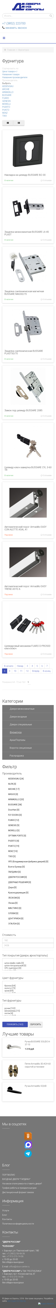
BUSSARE (6, 95)
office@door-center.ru (19, 1266)
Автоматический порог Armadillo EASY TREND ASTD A (25, 587)
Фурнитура (16, 732)
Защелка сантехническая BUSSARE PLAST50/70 (23, 352)
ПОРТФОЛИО (8, 1175)
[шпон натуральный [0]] (28, 965)
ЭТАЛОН (14, 923)
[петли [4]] (28, 1013)
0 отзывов (47, 180)
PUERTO (6, 107)
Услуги (5, 1210)
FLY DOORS (15, 815)
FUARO (5, 98)
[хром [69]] (28, 991)
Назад (20, 666)
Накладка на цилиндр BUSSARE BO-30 (25, 175)
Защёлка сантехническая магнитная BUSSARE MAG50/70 (24, 292)
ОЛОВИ (13, 913)
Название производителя (14, 77)
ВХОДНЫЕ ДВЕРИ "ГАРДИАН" (16, 1179)
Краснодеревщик (18, 892)
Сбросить (35, 1024)
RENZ (5, 113)
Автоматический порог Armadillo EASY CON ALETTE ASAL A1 (25, 528)
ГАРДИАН (14, 872)
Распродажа (17, 755)
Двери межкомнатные (22, 708)
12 (27, 671)
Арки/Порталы (17, 740)
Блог (4, 1215)
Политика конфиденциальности (18, 1223)
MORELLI (6, 104)
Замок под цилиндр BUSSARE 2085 (23, 410)
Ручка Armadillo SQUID (36, 1086)
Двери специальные (21, 724)
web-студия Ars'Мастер (16, 1301)
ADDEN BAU (7, 86)
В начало (8, 666)
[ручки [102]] (28, 1008)
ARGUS (13, 794)
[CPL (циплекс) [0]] (28, 968)
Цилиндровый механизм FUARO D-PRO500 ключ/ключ (27, 647)
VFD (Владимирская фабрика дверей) (28, 861)
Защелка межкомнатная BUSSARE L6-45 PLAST (26, 233)
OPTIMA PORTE (17, 835)
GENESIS (6, 101)
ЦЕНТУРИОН (15, 918)
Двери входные (18, 716)
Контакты (7, 1219)
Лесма (12, 903)
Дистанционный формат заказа (18, 1192)
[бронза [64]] (28, 985)
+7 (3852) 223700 (14, 23)
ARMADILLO (7, 92)
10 (15, 671)
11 (21, 671)
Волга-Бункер (16, 867)
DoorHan (13, 810)
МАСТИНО (14, 908)
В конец (46, 671)
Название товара (10, 74)
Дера (12, 887)
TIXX (4, 116)
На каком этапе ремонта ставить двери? (22, 1183)
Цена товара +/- (10, 71)
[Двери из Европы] (28, 6)
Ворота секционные (21, 747)
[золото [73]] (28, 988)
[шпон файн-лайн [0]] (28, 963)
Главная (11, 50)
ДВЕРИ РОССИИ (17, 877)
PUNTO (5, 110)
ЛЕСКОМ (14, 898)
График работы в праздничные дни (19, 1188)
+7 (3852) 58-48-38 (16, 1253)
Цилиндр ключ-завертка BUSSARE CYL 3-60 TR (28, 468)
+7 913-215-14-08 (15, 1256)
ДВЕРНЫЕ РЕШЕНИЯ (19, 882)
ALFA (12, 784)
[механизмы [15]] (28, 1011)
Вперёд (35, 671)
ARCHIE (5, 89)
